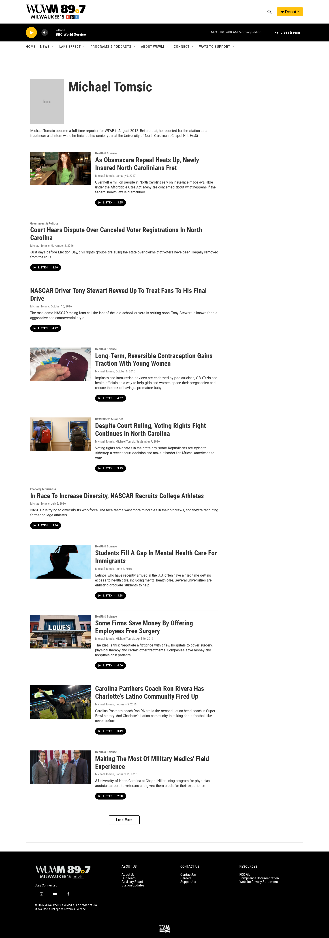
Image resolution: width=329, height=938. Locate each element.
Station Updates (133, 885)
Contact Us (188, 874)
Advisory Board (132, 882)
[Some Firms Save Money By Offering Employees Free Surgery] (60, 631)
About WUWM (152, 46)
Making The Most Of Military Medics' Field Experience (152, 762)
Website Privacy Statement (258, 882)
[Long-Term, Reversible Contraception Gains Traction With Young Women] (60, 364)
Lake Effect (70, 46)
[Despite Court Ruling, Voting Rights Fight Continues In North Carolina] (60, 434)
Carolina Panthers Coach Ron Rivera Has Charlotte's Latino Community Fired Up (149, 692)
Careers (186, 878)
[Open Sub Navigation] (53, 46)
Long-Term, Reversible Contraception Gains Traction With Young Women (154, 359)
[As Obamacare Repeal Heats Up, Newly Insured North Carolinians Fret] (60, 168)
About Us (128, 874)
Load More (124, 820)
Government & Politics (44, 223)
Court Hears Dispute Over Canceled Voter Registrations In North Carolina (116, 234)
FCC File (244, 874)
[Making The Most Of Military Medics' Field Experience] (60, 767)
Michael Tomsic (104, 175)
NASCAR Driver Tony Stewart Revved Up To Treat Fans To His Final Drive (118, 294)
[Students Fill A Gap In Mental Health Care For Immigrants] (60, 561)
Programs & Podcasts (110, 46)
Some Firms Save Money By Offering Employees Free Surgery (144, 627)
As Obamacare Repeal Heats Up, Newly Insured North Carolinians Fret (147, 164)
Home (31, 46)
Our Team (129, 878)
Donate (292, 11)
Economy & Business (43, 489)
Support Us (188, 882)
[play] (31, 32)
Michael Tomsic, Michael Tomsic (115, 441)
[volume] (45, 33)
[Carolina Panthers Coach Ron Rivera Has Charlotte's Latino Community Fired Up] (60, 701)
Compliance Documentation (259, 878)
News (45, 46)
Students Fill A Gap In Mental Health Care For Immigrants (156, 557)
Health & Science (106, 153)
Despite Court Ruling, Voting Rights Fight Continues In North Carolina (150, 429)
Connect (182, 46)
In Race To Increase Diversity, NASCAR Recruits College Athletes (117, 496)
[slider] (52, 32)
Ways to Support (214, 46)
